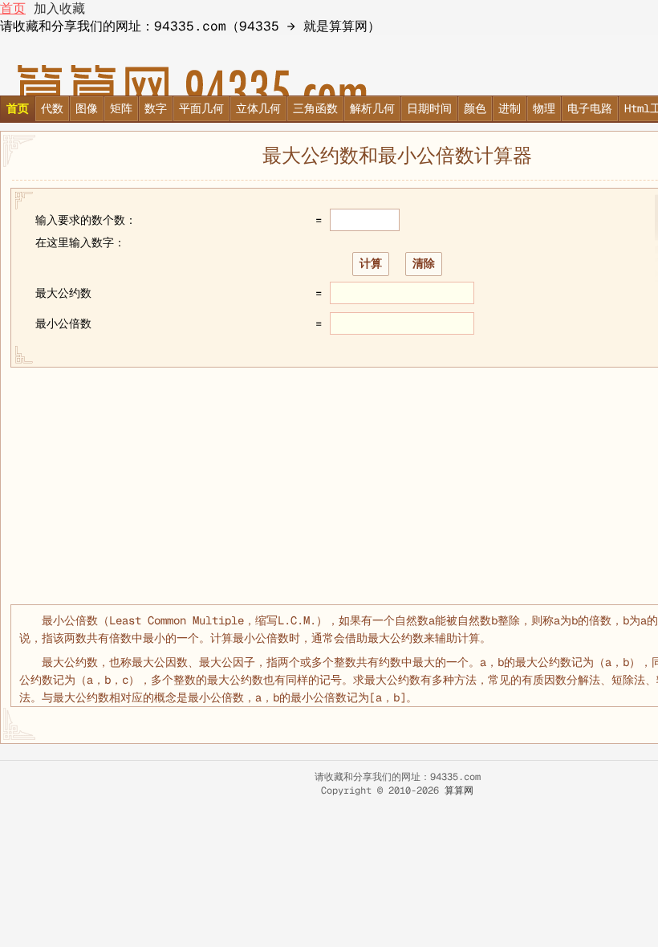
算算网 (459, 790)
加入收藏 (59, 8)
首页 (13, 8)
